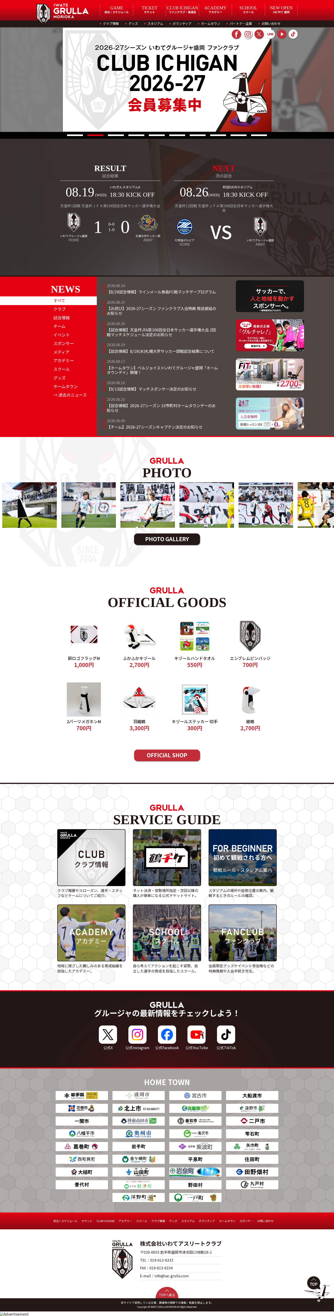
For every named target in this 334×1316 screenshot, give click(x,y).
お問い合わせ (271, 23)
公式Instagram (137, 1047)
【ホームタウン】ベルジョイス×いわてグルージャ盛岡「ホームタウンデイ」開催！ (162, 370)
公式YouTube (196, 1047)
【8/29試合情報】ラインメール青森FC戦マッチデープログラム (161, 292)
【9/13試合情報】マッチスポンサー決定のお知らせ (151, 389)
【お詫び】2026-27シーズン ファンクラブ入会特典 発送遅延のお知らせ (161, 311)
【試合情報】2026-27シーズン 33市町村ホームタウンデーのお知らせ (161, 408)
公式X (108, 1047)
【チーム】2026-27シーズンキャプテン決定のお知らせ (154, 427)
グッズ (133, 23)
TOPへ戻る (167, 1295)
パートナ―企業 (241, 23)
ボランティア (182, 23)
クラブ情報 (111, 23)
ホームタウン (210, 23)
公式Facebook (167, 1047)
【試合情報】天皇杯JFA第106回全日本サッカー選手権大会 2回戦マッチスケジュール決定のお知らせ (161, 332)
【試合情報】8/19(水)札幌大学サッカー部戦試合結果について (160, 351)
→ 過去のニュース (70, 395)
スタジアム (155, 23)
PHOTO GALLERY (167, 539)
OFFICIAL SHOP (167, 755)
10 (259, 135)
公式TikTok (226, 1047)
